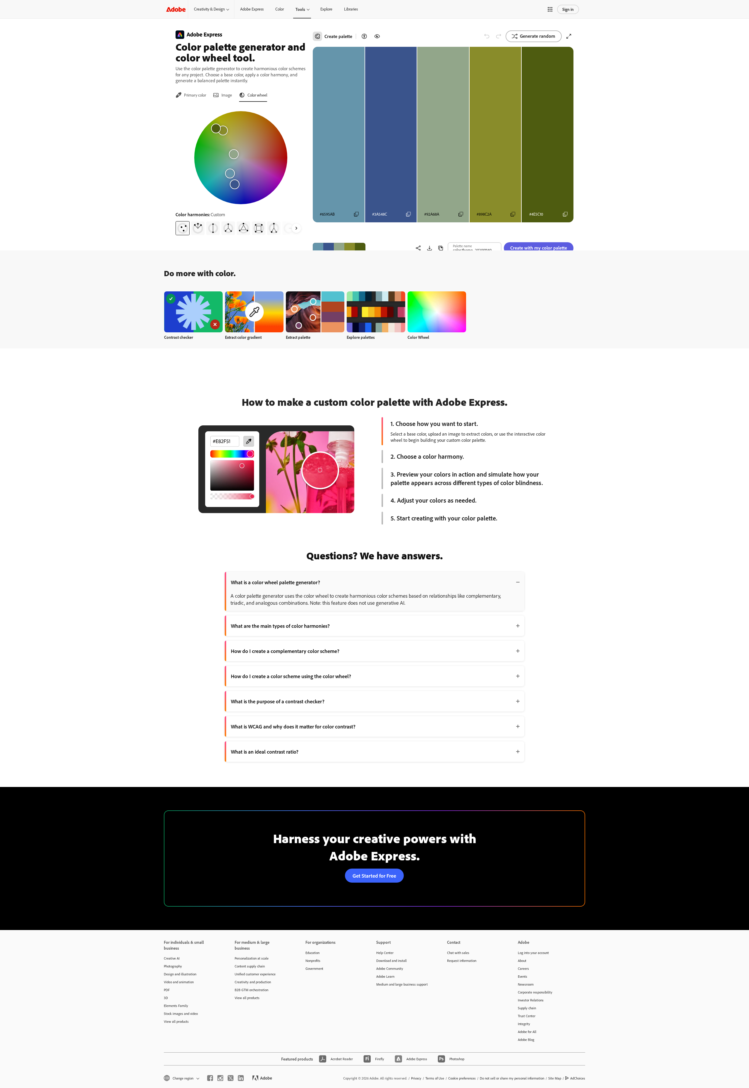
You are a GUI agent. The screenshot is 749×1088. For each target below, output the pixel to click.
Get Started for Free (374, 875)
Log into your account (533, 953)
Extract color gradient (243, 337)
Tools (300, 9)
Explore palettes (361, 337)
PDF (167, 990)
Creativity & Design (209, 9)
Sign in (568, 9)
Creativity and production (253, 982)
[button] (550, 9)
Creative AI (172, 958)
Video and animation (179, 982)
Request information (461, 960)
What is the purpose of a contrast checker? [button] (277, 701)
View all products (176, 1021)
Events (522, 976)
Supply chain (527, 1008)
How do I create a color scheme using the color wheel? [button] (291, 676)
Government (314, 968)
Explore (326, 9)
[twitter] (230, 1078)
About (522, 960)
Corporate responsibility (535, 992)
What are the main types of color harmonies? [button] (280, 626)
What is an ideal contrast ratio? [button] (264, 751)
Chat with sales (458, 953)
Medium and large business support (402, 984)
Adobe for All (527, 1031)
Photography (173, 966)
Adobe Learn (385, 976)
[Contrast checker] (364, 36)
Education (312, 953)
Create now (193, 311)
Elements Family (176, 1005)
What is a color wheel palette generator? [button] (275, 582)
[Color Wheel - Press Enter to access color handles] (241, 157)
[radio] (183, 228)
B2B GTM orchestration (251, 990)
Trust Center (526, 1016)
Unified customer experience (255, 974)
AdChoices (577, 1078)
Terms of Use (434, 1078)
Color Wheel (418, 337)
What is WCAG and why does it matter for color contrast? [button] (293, 726)
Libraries (351, 9)
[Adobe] (176, 9)
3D (166, 998)
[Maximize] (568, 36)
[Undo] (487, 36)
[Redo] (498, 36)
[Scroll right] (296, 228)
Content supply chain (250, 966)
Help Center (385, 953)
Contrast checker (178, 337)
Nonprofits (312, 960)
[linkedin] (241, 1078)
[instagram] (220, 1078)
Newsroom (526, 984)
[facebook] (210, 1078)
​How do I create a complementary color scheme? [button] (285, 651)
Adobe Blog (526, 1039)
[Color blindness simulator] (377, 36)
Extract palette (298, 337)
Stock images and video (181, 1013)
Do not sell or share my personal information (512, 1078)
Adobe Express (252, 9)
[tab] (191, 95)
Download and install (391, 960)
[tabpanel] (241, 170)
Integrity (524, 1024)
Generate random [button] (537, 36)
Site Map (554, 1078)
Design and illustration (180, 974)
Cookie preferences (462, 1078)
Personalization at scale (252, 958)
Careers (523, 968)
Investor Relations (531, 1000)
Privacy (416, 1078)
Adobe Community (389, 968)
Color (279, 9)
